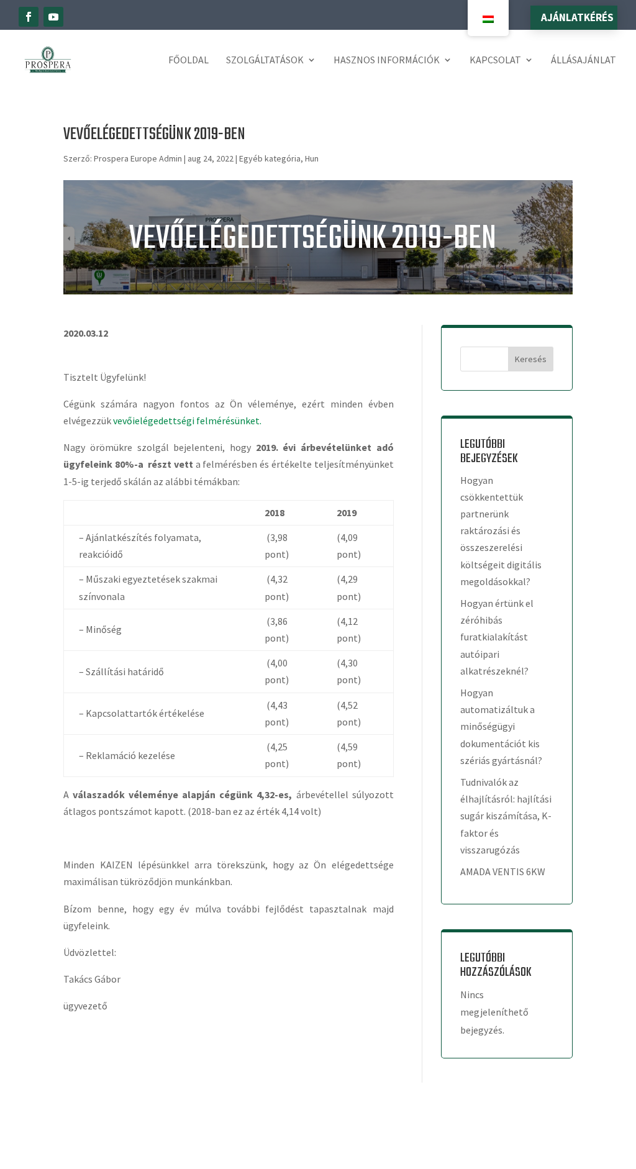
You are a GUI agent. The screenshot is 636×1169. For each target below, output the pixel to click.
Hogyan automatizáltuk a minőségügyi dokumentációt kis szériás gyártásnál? (501, 726)
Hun (312, 158)
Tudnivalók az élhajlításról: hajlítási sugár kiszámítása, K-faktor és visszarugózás (506, 816)
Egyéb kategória (270, 158)
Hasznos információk (387, 59)
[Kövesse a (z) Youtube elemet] (53, 17)
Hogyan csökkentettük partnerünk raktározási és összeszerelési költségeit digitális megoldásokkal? (501, 531)
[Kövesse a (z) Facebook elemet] (29, 17)
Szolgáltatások (265, 59)
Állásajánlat (583, 59)
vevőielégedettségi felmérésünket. (187, 420)
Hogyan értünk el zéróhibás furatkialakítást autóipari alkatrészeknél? (497, 637)
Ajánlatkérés (577, 17)
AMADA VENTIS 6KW (502, 871)
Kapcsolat (495, 59)
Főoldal (188, 59)
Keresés (531, 359)
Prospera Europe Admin (138, 158)
